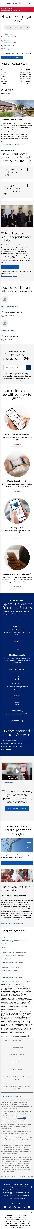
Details (3, 947)
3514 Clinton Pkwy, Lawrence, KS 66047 (13, 941)
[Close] (32, 1213)
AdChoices (6, 1192)
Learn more (17, 445)
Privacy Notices (19, 1227)
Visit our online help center (9, 276)
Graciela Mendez (9, 306)
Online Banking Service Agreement (11, 1096)
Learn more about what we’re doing (12, 923)
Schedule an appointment (11, 58)
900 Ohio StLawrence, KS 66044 (10, 41)
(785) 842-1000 (9, 45)
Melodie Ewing (8, 330)
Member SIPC (22, 1118)
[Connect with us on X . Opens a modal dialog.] (24, 1207)
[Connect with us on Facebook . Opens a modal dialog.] (5, 1207)
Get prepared (17, 696)
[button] (2, 3)
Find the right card (17, 641)
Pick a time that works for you (18, 808)
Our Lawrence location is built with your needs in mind (17, 170)
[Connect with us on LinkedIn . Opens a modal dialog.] (14, 1207)
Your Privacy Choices (20, 1192)
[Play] (17, 771)
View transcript (8, 783)
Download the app (17, 721)
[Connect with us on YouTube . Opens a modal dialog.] (29, 1207)
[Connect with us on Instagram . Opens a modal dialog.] (10, 1207)
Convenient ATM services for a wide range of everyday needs (17, 186)
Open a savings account (10, 740)
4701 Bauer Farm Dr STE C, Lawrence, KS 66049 (16, 956)
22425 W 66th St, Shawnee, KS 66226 (13, 971)
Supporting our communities (14, 27)
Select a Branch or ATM (9, 10)
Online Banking (7, 749)
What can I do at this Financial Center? (13, 144)
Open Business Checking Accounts (13, 746)
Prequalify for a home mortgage (12, 743)
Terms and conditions (17, 381)
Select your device (11, 367)
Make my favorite (9, 49)
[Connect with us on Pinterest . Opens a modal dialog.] (19, 1207)
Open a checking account (17, 669)
